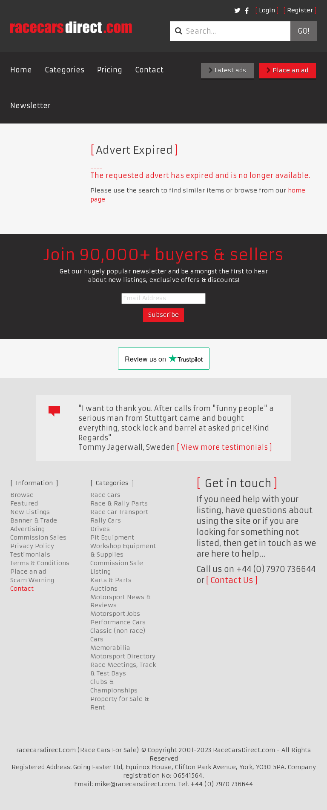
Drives (100, 529)
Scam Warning (32, 580)
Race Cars (105, 495)
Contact (149, 70)
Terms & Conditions (39, 563)
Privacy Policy (32, 546)
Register (300, 10)
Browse (22, 495)
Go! (303, 31)
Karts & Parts (111, 580)
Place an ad (289, 70)
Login (267, 10)
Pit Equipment (112, 537)
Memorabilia (110, 648)
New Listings (30, 512)
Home (21, 70)
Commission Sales (38, 537)
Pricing (109, 70)
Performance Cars (118, 622)
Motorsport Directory (122, 656)
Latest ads (229, 70)
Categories (64, 70)
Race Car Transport (119, 512)
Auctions (104, 588)
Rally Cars (105, 520)
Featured (24, 503)
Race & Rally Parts (119, 503)
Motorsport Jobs (115, 614)
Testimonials (30, 554)
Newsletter (30, 105)
